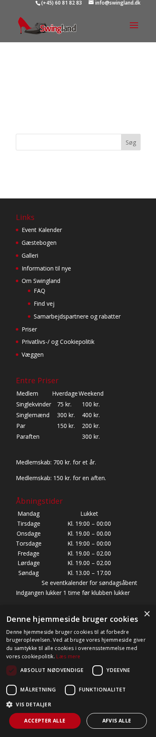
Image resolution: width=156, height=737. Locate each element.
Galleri (30, 255)
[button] (78, 705)
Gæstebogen (39, 242)
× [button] (147, 614)
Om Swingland (41, 281)
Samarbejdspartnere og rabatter (77, 316)
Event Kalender (42, 230)
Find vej (44, 303)
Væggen (33, 354)
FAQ (39, 291)
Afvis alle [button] (116, 720)
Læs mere (68, 656)
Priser (29, 329)
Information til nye (46, 268)
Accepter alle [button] (44, 720)
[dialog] (78, 671)
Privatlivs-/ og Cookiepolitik (58, 342)
